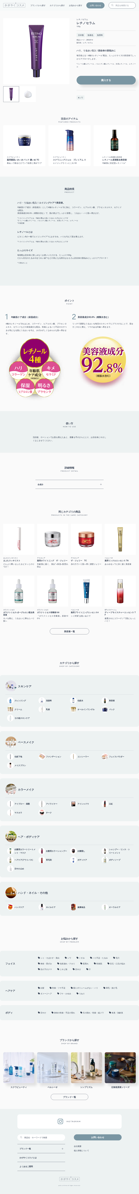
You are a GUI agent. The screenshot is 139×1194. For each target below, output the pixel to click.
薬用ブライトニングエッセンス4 (85, 612)
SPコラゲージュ (111, 610)
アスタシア (41, 558)
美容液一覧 (69, 631)
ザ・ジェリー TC (79, 560)
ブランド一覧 (69, 1096)
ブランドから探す (38, 5)
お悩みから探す (75, 5)
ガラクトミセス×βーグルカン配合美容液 (18, 613)
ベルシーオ (109, 558)
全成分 (40, 484)
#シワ (80, 97)
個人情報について (81, 1150)
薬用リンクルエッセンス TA (117, 560)
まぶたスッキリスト (10, 558)
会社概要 (77, 1146)
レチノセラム (82, 19)
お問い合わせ (95, 5)
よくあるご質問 (26, 1166)
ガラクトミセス (9, 610)
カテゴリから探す (57, 5)
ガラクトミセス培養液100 (48, 612)
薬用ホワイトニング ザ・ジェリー (52, 560)
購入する (106, 80)
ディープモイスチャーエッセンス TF (120, 613)
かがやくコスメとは (28, 1157)
